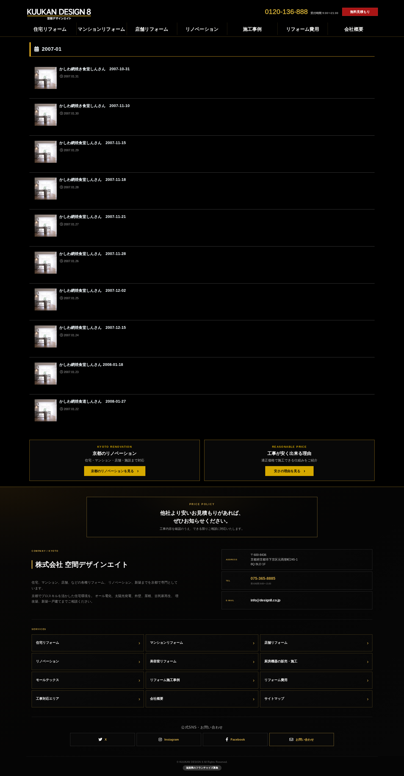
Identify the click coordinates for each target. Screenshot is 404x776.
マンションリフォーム (166, 643)
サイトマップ (274, 699)
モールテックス (47, 680)
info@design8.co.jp (265, 600)
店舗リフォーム (275, 643)
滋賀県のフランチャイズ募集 (202, 767)
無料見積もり (360, 12)
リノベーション (47, 661)
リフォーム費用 (275, 680)
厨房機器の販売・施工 (280, 661)
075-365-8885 (263, 578)
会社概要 (156, 699)
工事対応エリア (47, 699)
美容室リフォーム (163, 661)
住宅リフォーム (47, 643)
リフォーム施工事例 (165, 680)
